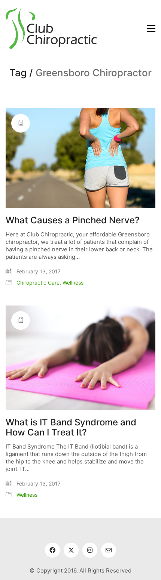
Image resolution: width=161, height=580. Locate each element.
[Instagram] (89, 550)
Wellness (73, 282)
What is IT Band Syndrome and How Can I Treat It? (71, 427)
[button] (151, 28)
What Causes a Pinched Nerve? (73, 220)
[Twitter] (71, 550)
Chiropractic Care (38, 282)
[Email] (108, 550)
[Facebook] (52, 550)
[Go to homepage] (51, 28)
